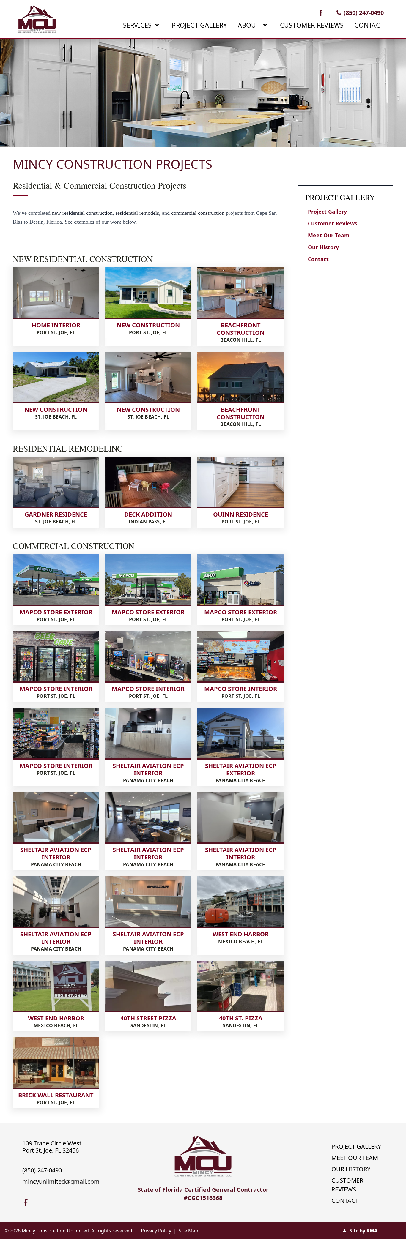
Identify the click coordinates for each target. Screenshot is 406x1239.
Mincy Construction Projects (112, 164)
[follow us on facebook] (321, 13)
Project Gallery (327, 211)
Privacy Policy (156, 1230)
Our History (323, 247)
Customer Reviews (332, 223)
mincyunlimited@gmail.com (61, 1182)
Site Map (188, 1230)
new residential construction (82, 213)
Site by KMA (363, 1230)
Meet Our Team (329, 235)
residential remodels (137, 213)
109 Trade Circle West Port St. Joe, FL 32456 (51, 1146)
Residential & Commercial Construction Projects (99, 185)
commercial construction (197, 213)
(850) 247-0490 (364, 13)
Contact (318, 259)
